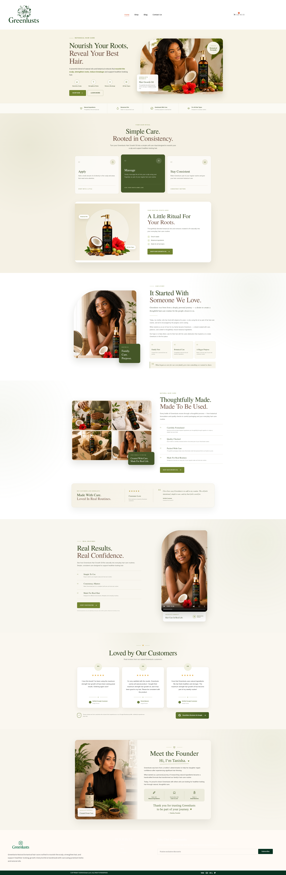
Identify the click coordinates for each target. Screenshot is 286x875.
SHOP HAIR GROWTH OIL (158, 251)
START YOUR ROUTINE (87, 605)
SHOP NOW (76, 93)
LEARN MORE (95, 93)
